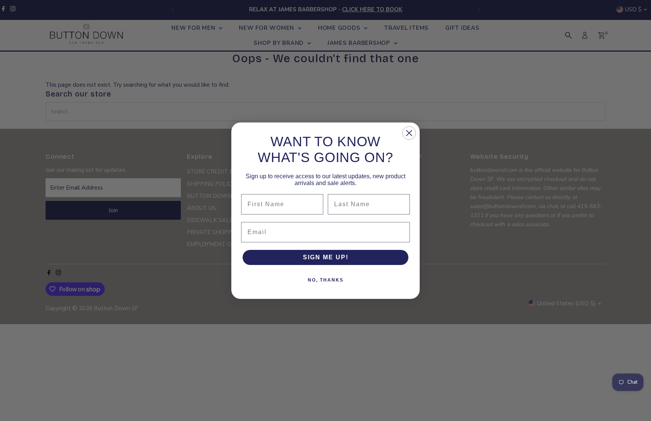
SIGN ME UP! (325, 257)
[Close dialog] (409, 133)
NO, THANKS (326, 280)
